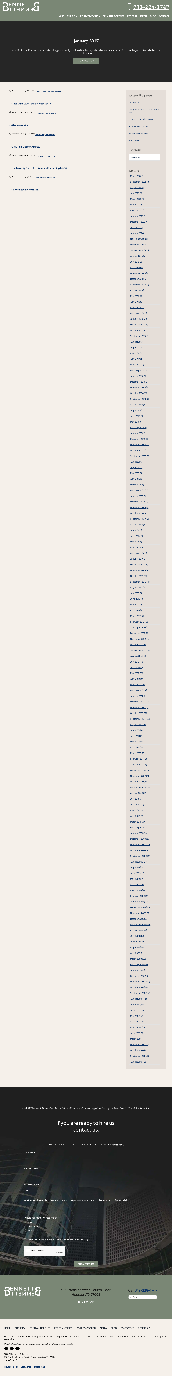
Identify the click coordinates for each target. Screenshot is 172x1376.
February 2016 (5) (138, 427)
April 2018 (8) (136, 301)
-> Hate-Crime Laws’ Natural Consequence (30, 103)
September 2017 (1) (139, 336)
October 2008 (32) (139, 918)
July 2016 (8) (136, 410)
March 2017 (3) (137, 364)
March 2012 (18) (137, 684)
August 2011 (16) (138, 724)
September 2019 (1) (139, 250)
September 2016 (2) (139, 398)
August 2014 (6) (137, 524)
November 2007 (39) (140, 981)
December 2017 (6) (139, 324)
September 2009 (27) (140, 855)
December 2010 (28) (139, 770)
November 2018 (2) (139, 273)
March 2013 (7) (137, 615)
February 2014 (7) (138, 553)
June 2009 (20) (137, 873)
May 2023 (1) (136, 204)
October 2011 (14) (138, 713)
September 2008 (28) (140, 924)
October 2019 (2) (138, 244)
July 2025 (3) (136, 193)
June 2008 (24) (137, 941)
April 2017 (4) (136, 358)
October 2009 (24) (139, 850)
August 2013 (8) (137, 587)
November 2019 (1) (139, 238)
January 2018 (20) (138, 318)
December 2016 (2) (139, 381)
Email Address (32, 1168)
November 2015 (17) (139, 444)
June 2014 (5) (136, 536)
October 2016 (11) (138, 393)
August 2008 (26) (138, 930)
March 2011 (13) (137, 753)
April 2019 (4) (136, 267)
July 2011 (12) (136, 730)
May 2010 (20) (136, 810)
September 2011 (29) (140, 718)
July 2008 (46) (137, 935)
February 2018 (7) (138, 313)
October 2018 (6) (138, 278)
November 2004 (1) (139, 1044)
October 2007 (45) (139, 987)
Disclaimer (64, 1239)
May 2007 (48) (137, 1015)
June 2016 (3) (136, 415)
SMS (30, 1230)
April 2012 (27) (136, 678)
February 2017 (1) (138, 370)
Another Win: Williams (138, 126)
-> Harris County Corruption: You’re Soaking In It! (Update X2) (38, 168)
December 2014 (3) (139, 501)
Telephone (33, 1226)
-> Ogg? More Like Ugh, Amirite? (24, 146)
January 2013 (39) (138, 627)
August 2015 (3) (137, 461)
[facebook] (12, 1348)
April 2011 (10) (136, 747)
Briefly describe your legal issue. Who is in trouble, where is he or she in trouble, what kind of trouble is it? (77, 1200)
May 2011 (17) (136, 741)
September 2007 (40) (140, 993)
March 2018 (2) (137, 307)
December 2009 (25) (139, 838)
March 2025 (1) (137, 198)
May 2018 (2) (136, 296)
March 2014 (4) (137, 547)
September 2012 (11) (140, 650)
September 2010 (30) (140, 787)
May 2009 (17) (136, 878)
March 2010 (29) (137, 821)
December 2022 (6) (139, 221)
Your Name (30, 1152)
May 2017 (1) (136, 353)
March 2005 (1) (137, 1038)
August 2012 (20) (138, 655)
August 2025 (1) (137, 187)
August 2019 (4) (137, 256)
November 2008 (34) (140, 913)
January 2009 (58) (139, 901)
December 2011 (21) (139, 701)
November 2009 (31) (140, 844)
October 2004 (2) (138, 1050)
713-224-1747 (151, 7)
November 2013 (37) (139, 570)
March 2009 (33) (137, 890)
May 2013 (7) (136, 604)
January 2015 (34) (138, 496)
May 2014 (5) (136, 541)
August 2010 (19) (138, 793)
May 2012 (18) (136, 673)
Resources (40, 1366)
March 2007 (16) (137, 1027)
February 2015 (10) (139, 490)
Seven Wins (134, 140)
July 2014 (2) (136, 530)
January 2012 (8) (138, 696)
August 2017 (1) (137, 341)
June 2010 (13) (137, 804)
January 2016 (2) (138, 433)
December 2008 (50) (140, 907)
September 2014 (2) (139, 518)
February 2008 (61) (139, 964)
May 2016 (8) (136, 421)
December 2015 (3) (139, 438)
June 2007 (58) (137, 1010)
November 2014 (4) (139, 507)
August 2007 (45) (138, 998)
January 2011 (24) (138, 764)
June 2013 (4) (136, 598)
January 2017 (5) (138, 376)
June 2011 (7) (136, 736)
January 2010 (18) (138, 833)
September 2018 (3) (139, 284)
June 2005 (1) (136, 1033)
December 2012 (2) (139, 633)
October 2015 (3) (138, 450)
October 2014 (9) (138, 513)
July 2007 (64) (137, 1004)
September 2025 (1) (139, 181)
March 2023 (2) (137, 210)
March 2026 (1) (137, 176)
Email (30, 1222)
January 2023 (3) (138, 216)
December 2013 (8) (139, 564)
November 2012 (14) (139, 638)
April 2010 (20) (137, 815)
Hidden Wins (134, 102)
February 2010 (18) (139, 827)
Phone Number (32, 1184)
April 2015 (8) (136, 478)
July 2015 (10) (136, 467)
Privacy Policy (81, 1239)
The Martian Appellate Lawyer (142, 119)
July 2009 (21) (136, 867)
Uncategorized (55, 92)
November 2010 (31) (139, 776)
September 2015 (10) (140, 456)
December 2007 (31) (139, 976)
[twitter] (17, 1348)
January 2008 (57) (138, 970)
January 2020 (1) (138, 233)
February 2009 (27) (139, 895)
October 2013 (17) (138, 576)
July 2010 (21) (136, 798)
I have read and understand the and (58, 1239)
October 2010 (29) (138, 781)
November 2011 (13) (139, 707)
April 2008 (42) (137, 953)
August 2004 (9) (138, 1061)
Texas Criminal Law (43, 92)
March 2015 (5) (137, 484)
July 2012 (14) (136, 661)
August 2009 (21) (138, 861)
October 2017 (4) (138, 330)
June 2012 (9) (136, 667)
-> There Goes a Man (19, 125)
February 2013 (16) (139, 621)
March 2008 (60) (138, 958)
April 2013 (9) (136, 610)
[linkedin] (6, 1348)
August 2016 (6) (137, 404)
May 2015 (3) (136, 473)
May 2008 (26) (137, 947)
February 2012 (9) (138, 690)
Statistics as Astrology (138, 133)
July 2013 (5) (136, 593)
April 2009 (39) (137, 884)
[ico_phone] (22, 1287)
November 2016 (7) (139, 387)
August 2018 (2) (137, 290)
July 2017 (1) (136, 347)
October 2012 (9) (138, 644)
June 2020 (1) (136, 227)
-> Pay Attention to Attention (24, 189)
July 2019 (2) (136, 261)
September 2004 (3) (139, 1055)
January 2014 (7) (138, 558)
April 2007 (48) (137, 1021)
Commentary (40, 113)
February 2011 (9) (138, 758)
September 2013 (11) (140, 581)
